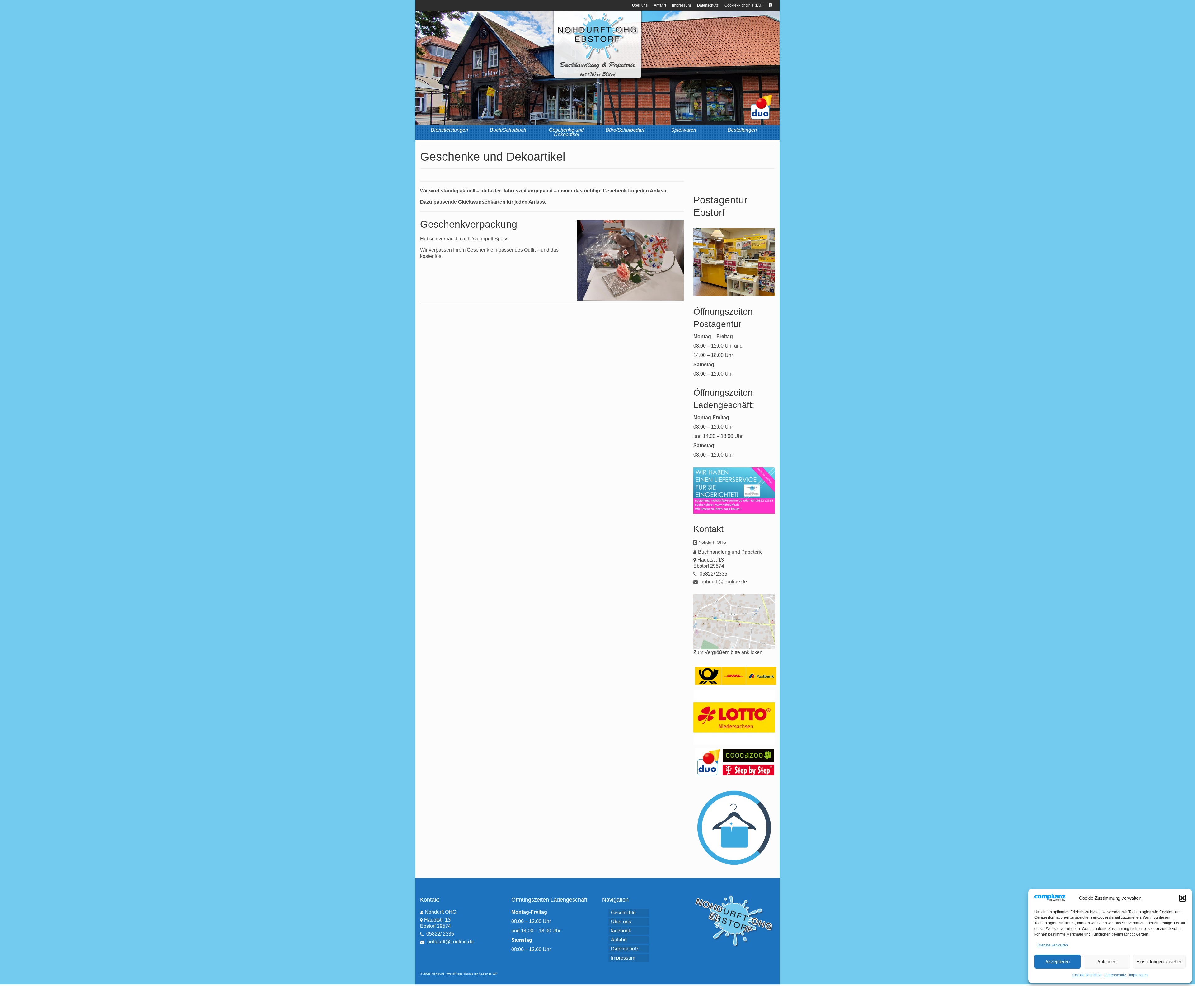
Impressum (1138, 975)
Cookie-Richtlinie (1087, 975)
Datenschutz (1115, 975)
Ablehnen (1106, 961)
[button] (1182, 898)
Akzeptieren (1057, 961)
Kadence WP (488, 973)
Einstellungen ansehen (1159, 961)
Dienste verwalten (1053, 945)
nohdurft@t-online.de (723, 581)
